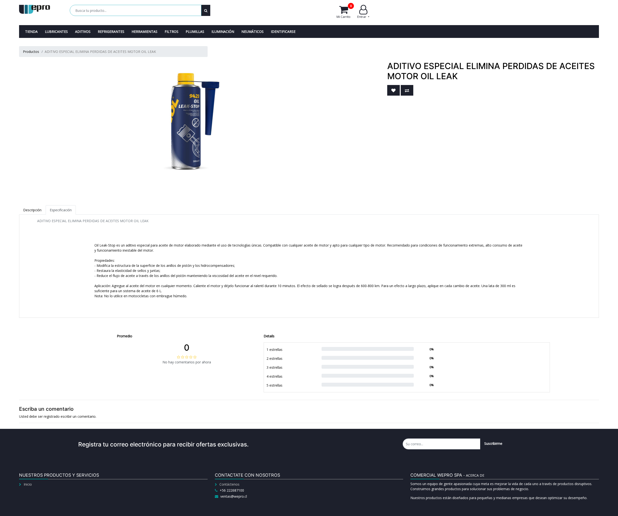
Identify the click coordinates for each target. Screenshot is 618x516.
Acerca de (475, 475)
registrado (52, 416)
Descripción (32, 210)
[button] (393, 90)
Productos (31, 51)
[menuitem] (31, 31)
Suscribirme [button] (493, 443)
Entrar (362, 16)
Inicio (28, 484)
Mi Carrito (344, 12)
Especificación (61, 210)
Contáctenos (229, 484)
